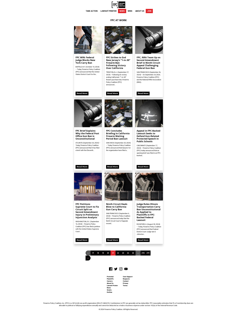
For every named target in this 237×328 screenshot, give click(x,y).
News (122, 11)
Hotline (109, 292)
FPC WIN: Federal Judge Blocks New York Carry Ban (85, 60)
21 (113, 253)
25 (133, 253)
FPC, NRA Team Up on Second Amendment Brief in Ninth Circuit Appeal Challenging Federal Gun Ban (148, 63)
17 (93, 253)
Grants (109, 290)
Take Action (92, 11)
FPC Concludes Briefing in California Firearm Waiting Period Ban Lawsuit (118, 134)
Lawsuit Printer (109, 11)
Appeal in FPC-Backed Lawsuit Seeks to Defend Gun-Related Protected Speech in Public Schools (148, 136)
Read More (82, 93)
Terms (125, 285)
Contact (125, 281)
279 (148, 253)
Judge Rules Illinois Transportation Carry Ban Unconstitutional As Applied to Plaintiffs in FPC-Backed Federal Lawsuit (149, 212)
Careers (110, 281)
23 (123, 253)
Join (149, 11)
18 (98, 253)
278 (143, 253)
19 (103, 253)
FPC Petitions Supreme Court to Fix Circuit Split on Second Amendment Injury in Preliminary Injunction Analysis (87, 210)
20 (108, 253)
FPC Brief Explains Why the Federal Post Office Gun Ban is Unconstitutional (87, 134)
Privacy (125, 283)
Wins (130, 11)
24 (128, 253)
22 (118, 253)
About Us (139, 11)
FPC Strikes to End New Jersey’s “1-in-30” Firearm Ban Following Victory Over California (118, 63)
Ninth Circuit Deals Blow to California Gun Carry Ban (116, 206)
